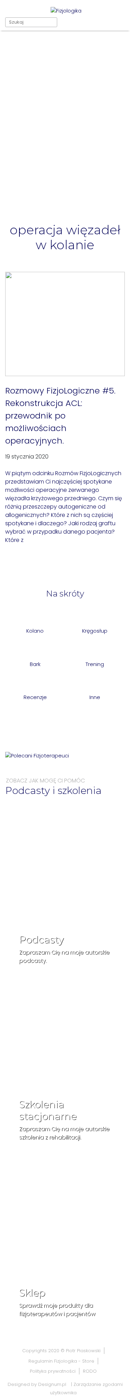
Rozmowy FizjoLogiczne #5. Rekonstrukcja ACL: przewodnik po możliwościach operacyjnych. (60, 415)
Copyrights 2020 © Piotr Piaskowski (61, 1350)
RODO (90, 1371)
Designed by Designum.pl (37, 1384)
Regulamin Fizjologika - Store (61, 1361)
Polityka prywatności (53, 1371)
